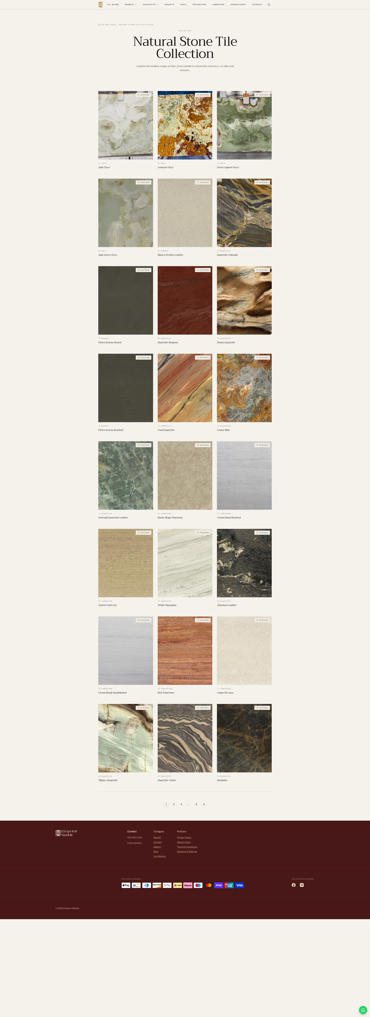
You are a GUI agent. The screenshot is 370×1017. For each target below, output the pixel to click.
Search (157, 837)
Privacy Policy (184, 837)
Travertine (199, 4)
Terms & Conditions (187, 847)
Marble (129, 4)
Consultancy (238, 4)
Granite (169, 4)
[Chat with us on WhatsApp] (363, 1010)
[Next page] (203, 804)
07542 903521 (134, 843)
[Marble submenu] (135, 4)
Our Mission (159, 856)
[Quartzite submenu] (157, 4)
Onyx (183, 4)
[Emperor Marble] (100, 5)
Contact (257, 4)
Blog (155, 851)
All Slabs (113, 4)
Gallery (157, 847)
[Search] (269, 5)
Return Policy (184, 842)
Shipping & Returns (187, 851)
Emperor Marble (71, 908)
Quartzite (149, 4)
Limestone (218, 4)
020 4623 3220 (134, 837)
